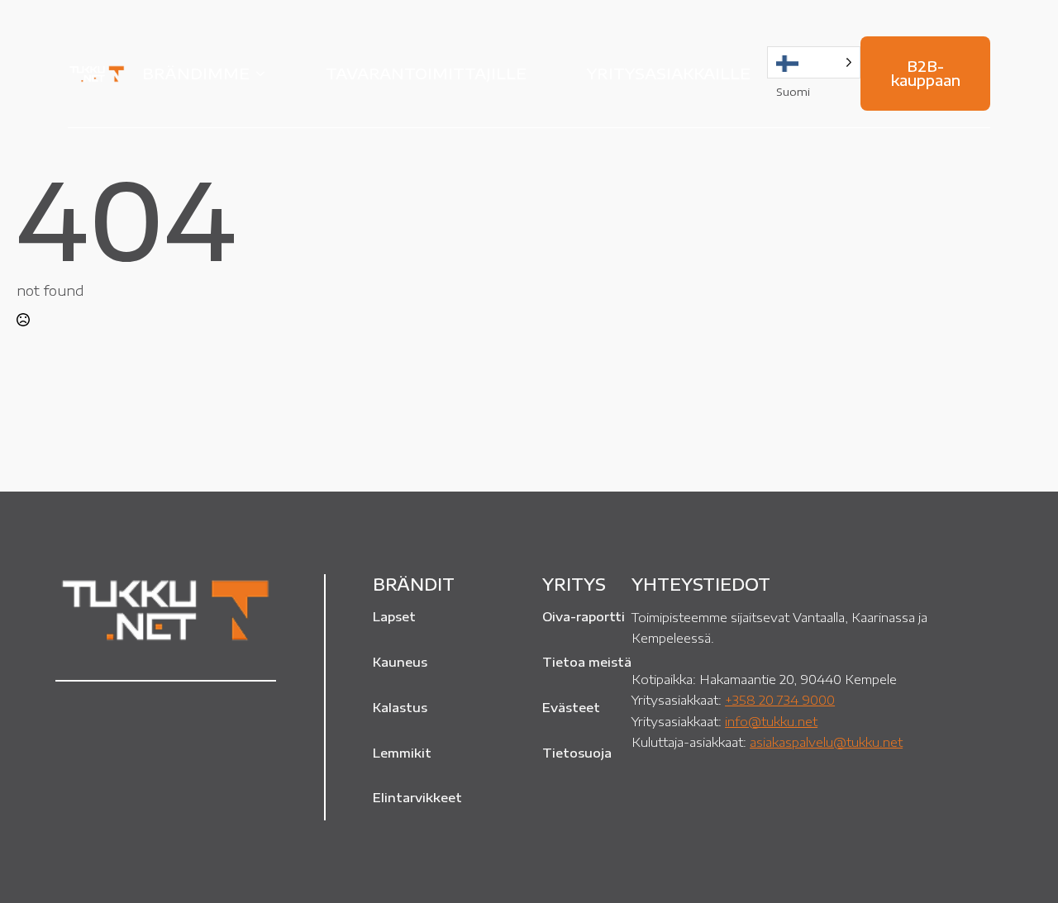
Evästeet (571, 707)
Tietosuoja (577, 752)
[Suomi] (813, 62)
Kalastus (400, 707)
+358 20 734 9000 (780, 699)
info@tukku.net (771, 721)
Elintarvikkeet (417, 797)
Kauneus (400, 661)
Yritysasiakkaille (669, 73)
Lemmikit (402, 752)
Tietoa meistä (586, 661)
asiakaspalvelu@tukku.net (826, 741)
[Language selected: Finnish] (813, 62)
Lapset (394, 616)
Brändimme (196, 73)
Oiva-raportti (583, 616)
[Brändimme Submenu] (265, 73)
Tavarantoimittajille (426, 73)
